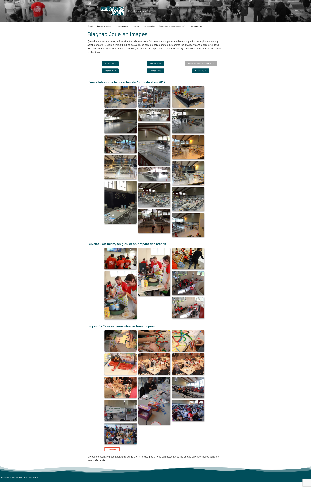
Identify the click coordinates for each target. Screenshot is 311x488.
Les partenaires (149, 26)
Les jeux (136, 26)
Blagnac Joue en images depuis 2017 (172, 26)
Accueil (90, 26)
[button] (201, 63)
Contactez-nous (196, 26)
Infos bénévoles (122, 26)
